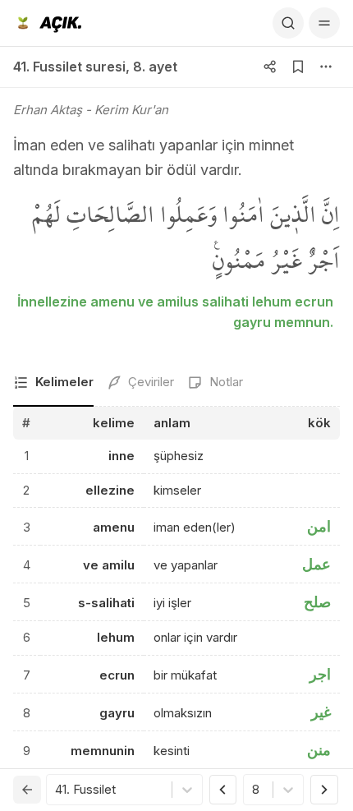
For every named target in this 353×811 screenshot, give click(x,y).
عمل (316, 564)
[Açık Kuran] (47, 23)
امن (319, 526)
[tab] (53, 383)
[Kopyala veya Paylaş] (270, 67)
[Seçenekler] (326, 67)
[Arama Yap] (288, 23)
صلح (317, 602)
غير (321, 712)
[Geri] (27, 790)
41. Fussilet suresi (69, 66)
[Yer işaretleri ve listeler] (298, 67)
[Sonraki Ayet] (324, 789)
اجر (320, 674)
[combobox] (56, 790)
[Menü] (324, 23)
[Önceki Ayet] (223, 789)
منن (319, 749)
